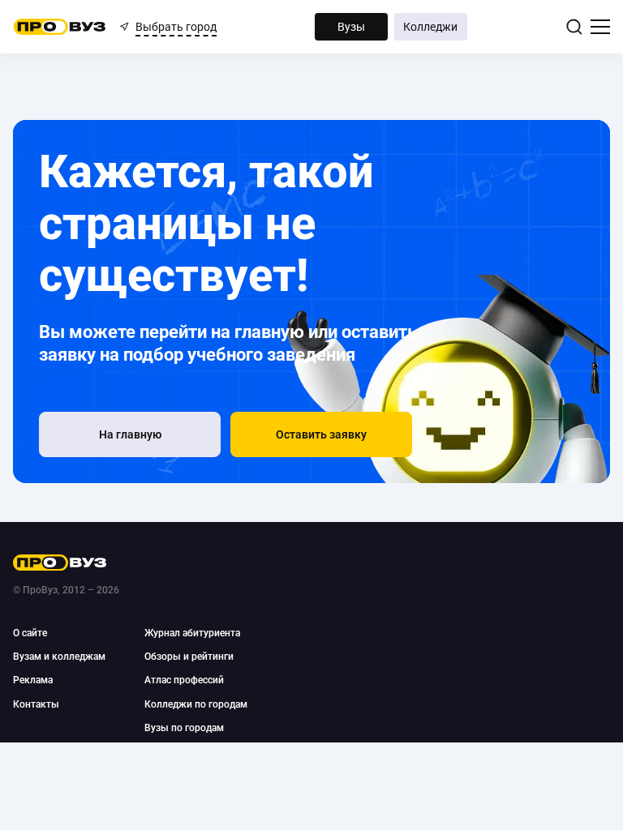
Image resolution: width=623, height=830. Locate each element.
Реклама (33, 680)
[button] (321, 434)
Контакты (36, 704)
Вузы (351, 26)
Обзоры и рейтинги (189, 656)
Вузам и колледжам (59, 656)
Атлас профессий (184, 680)
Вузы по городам (184, 728)
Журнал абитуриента (192, 633)
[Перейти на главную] (59, 27)
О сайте (30, 633)
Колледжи (430, 26)
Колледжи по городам (195, 704)
